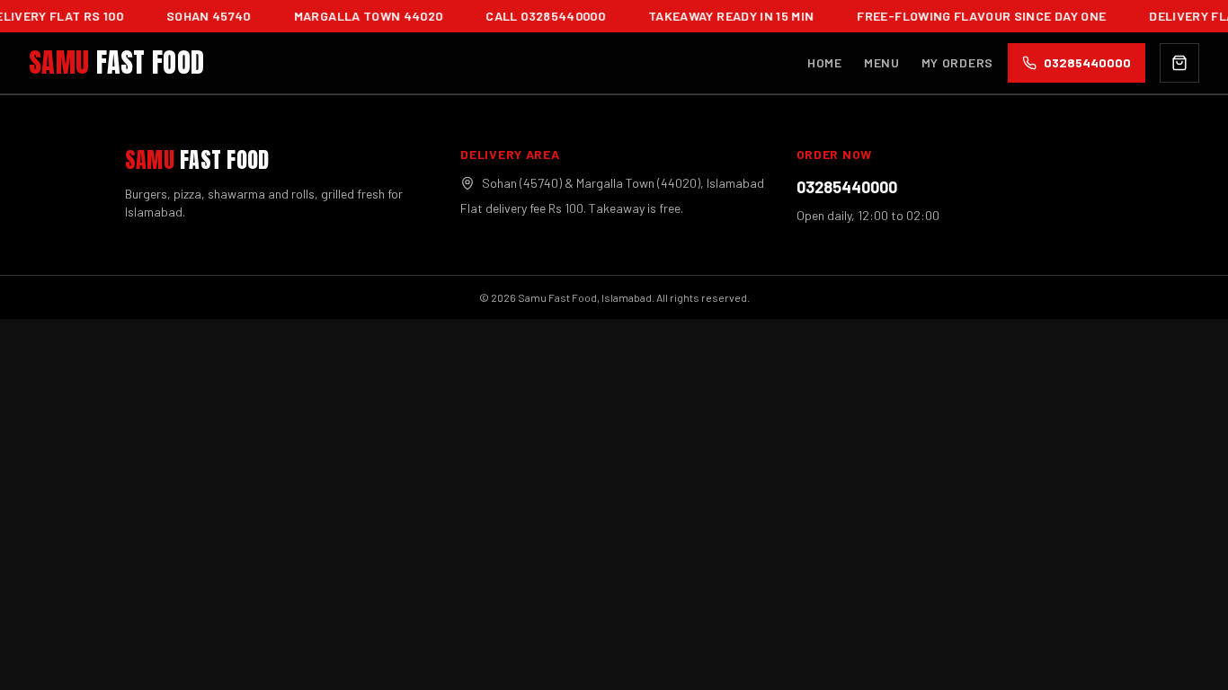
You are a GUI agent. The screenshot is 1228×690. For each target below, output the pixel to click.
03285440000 (846, 187)
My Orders (957, 62)
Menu (882, 62)
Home (824, 62)
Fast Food (116, 63)
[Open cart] (1179, 63)
